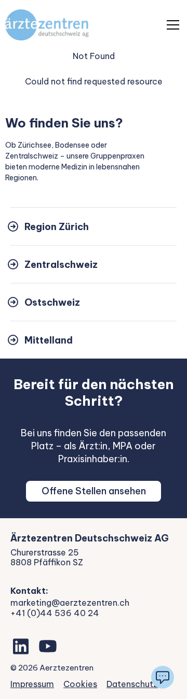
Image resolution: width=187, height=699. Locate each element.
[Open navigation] (173, 25)
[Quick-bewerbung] (162, 677)
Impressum (32, 684)
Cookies (80, 684)
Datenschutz (132, 684)
